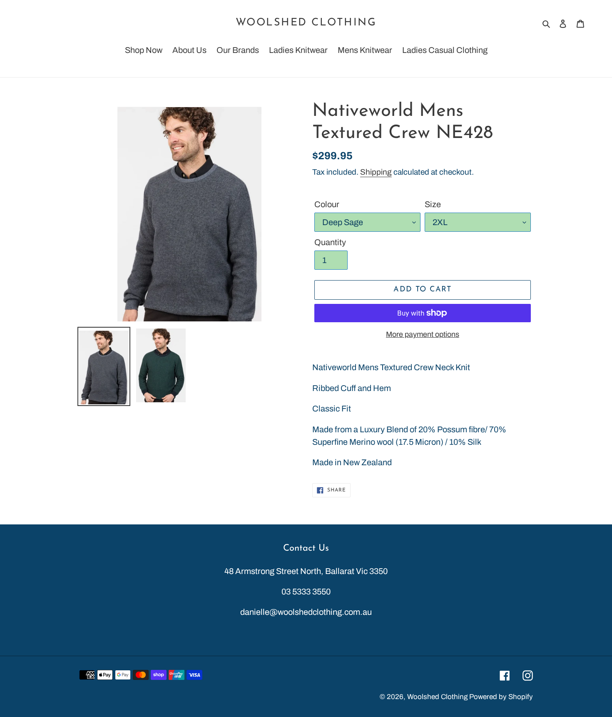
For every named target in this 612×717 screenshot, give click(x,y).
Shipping (376, 172)
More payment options (422, 334)
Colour (326, 204)
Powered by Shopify (501, 697)
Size (433, 204)
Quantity (330, 242)
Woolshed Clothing (306, 23)
